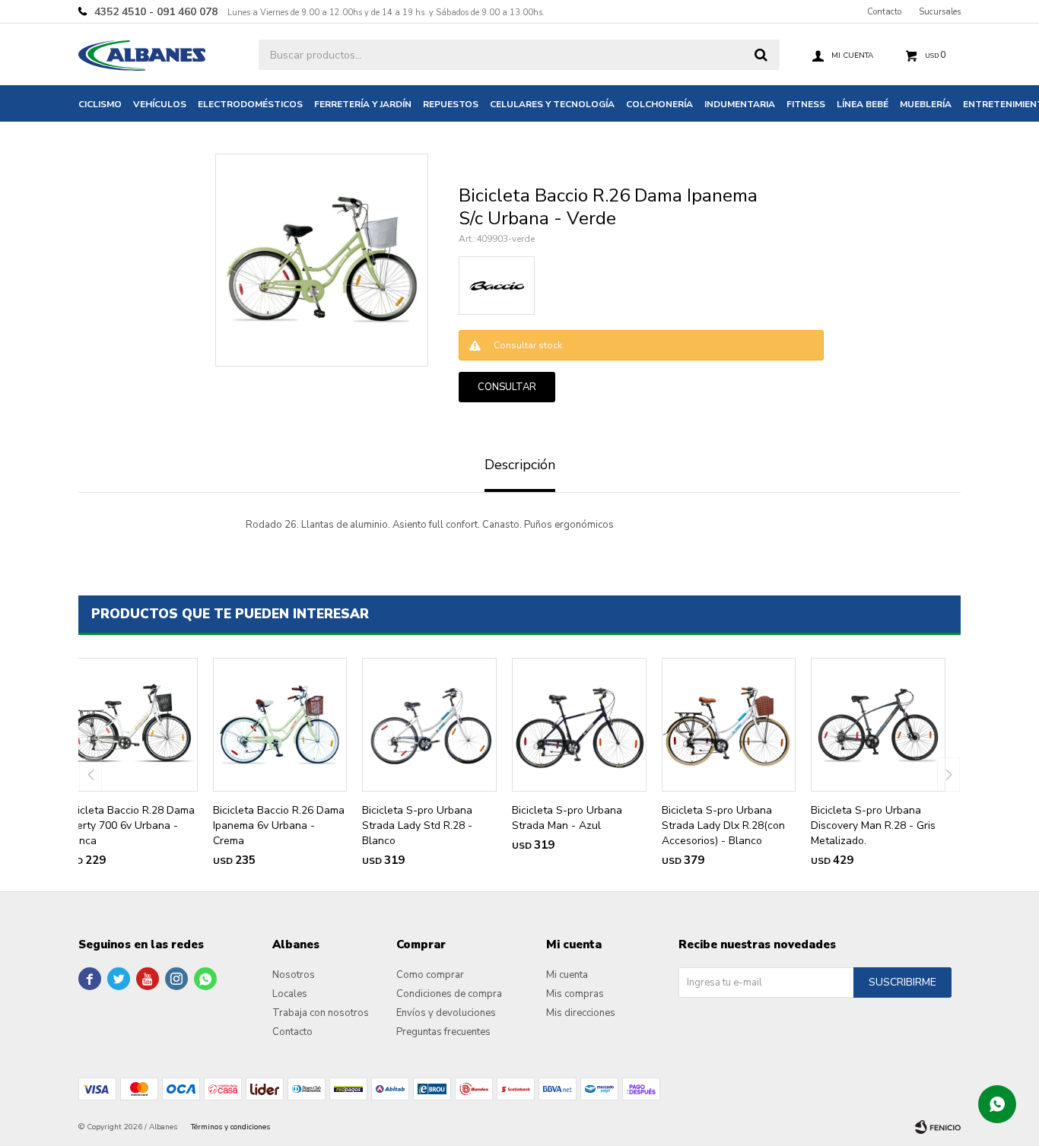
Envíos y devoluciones (446, 1013)
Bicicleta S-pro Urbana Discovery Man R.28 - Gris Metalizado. (873, 825)
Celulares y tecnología (552, 104)
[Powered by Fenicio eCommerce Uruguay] (938, 1127)
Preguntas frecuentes (443, 1032)
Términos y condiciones (230, 1127)
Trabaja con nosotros (320, 1013)
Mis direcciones (580, 1013)
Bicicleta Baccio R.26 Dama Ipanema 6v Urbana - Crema (279, 825)
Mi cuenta (567, 975)
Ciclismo (100, 104)
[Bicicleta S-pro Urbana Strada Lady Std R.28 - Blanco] (429, 725)
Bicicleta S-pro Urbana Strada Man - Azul (567, 818)
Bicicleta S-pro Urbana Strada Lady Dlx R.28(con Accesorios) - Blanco (723, 825)
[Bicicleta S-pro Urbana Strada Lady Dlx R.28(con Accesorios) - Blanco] (729, 725)
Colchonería (659, 104)
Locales (289, 994)
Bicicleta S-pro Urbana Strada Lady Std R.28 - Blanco (417, 825)
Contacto (884, 11)
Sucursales (940, 11)
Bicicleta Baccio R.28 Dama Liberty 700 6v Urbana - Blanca (129, 825)
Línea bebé (862, 104)
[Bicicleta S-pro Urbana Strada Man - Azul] (579, 725)
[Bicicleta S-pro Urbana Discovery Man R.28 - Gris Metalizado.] (878, 725)
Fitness (805, 104)
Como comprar (430, 975)
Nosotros (293, 975)
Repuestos (450, 104)
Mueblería (926, 104)
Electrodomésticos (250, 104)
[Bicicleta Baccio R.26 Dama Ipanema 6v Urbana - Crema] (280, 725)
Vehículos (159, 104)
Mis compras (575, 994)
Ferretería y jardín (362, 104)
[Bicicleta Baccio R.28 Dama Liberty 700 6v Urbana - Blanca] (130, 725)
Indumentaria (739, 104)
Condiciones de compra (449, 994)
